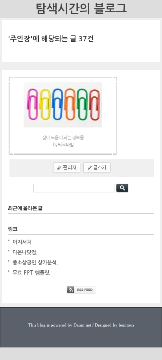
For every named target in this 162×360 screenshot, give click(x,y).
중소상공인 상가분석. (35, 262)
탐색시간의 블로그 (81, 9)
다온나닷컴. (25, 252)
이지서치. (23, 242)
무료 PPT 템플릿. (31, 272)
